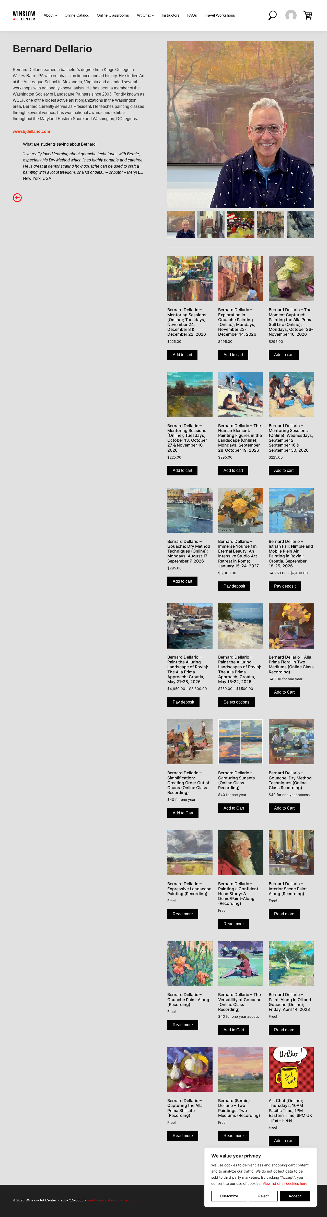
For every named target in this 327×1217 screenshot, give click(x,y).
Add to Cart (284, 692)
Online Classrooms (113, 15)
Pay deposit (234, 586)
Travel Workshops (220, 15)
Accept (295, 1196)
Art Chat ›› (145, 15)
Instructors (171, 15)
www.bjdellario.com (31, 131)
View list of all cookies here (285, 1183)
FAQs (192, 15)
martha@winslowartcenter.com (112, 1200)
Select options (236, 702)
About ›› (50, 15)
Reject (263, 1196)
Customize (229, 1196)
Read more (183, 914)
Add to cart (182, 355)
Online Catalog (77, 15)
